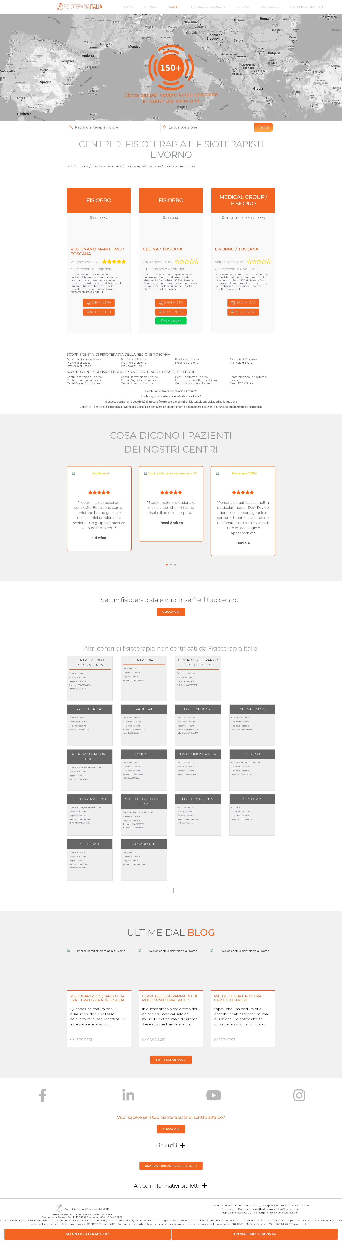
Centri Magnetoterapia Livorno (141, 380)
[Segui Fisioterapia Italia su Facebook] (42, 1098)
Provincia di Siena (186, 362)
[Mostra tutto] (182, 1145)
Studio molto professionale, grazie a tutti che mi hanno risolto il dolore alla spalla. (171, 508)
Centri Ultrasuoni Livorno (137, 383)
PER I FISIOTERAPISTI (306, 6)
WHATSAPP (172, 320)
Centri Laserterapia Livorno (84, 377)
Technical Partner (300, 1205)
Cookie (273, 1205)
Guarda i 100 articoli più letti (171, 1165)
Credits (283, 1205)
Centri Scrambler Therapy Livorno (197, 380)
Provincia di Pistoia (79, 366)
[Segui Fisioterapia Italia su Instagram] (299, 1098)
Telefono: (73, 685)
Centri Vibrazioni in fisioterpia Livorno (248, 378)
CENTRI (174, 6)
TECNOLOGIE (269, 6)
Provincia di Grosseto (243, 359)
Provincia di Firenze (133, 359)
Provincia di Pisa (131, 366)
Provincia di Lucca (78, 362)
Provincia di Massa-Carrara (84, 359)
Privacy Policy (260, 1205)
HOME (129, 6)
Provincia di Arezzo (187, 359)
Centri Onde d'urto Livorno (84, 383)
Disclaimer (244, 1205)
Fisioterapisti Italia (106, 166)
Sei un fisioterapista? (87, 1234)
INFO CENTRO (100, 312)
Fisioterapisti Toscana (143, 166)
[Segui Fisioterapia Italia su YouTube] (213, 1098)
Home (83, 166)
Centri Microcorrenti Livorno (193, 383)
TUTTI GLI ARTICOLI (171, 1059)
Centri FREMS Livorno (243, 383)
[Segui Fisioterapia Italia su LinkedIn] (128, 1098)
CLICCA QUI (171, 611)
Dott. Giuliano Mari (252, 1212)
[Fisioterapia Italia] (79, 9)
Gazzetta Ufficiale (302, 1224)
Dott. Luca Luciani (248, 1208)
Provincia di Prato (240, 362)
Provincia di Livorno (133, 362)
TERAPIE (242, 6)
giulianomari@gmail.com (284, 1212)
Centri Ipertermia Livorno (191, 377)
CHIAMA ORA (101, 302)
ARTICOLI (151, 6)
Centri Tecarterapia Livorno (84, 380)
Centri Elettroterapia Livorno (139, 377)
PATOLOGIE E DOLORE (208, 6)
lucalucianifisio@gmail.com (282, 1208)
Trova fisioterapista (254, 1234)
